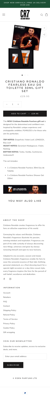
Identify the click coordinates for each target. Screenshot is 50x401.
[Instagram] (10, 278)
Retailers (7, 297)
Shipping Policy (9, 310)
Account (6, 293)
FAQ (5, 301)
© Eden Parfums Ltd (25, 378)
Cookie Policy (9, 328)
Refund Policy (9, 315)
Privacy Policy (9, 323)
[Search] (42, 15)
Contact (6, 306)
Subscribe (13, 365)
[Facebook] (4, 278)
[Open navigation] (3, 15)
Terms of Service (10, 319)
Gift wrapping (9, 332)
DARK (2, 1)
